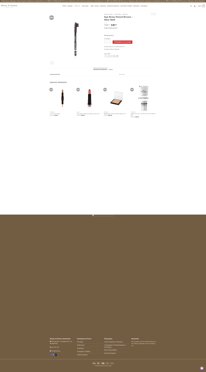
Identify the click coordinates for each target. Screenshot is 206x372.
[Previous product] (155, 14)
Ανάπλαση (103, 6)
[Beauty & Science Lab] (9, 6)
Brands (70, 6)
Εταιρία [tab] (110, 69)
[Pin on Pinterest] (114, 56)
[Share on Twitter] (108, 56)
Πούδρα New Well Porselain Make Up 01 (115, 113)
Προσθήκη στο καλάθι (122, 42)
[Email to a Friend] (111, 56)
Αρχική (64, 6)
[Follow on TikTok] (56, 355)
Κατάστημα (117, 14)
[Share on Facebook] (105, 56)
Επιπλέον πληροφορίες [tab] (100, 69)
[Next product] (152, 14)
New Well (107, 54)
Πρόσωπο (112, 49)
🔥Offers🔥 (144, 6)
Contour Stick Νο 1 (55, 113)
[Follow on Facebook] (51, 355)
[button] (191, 6)
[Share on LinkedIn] (117, 56)
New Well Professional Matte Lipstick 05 (88, 113)
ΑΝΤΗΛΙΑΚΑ (136, 6)
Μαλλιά (97, 6)
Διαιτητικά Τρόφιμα (126, 6)
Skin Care (85, 6)
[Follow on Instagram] (53, 355)
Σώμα (92, 6)
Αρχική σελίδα (108, 14)
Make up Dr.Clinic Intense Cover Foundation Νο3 (143, 114)
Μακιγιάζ (77, 6)
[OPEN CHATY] (202, 368)
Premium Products (113, 6)
